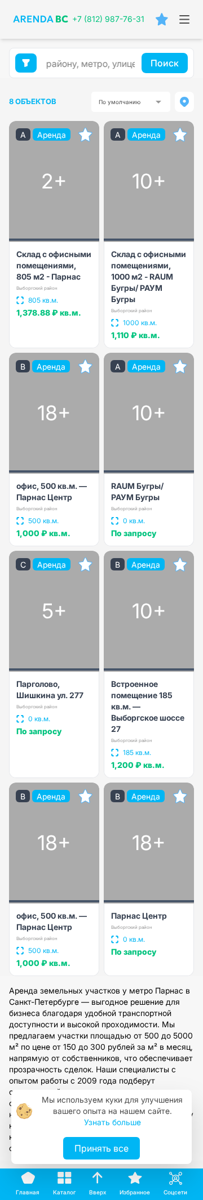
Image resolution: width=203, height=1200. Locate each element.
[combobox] (130, 102)
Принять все (101, 1148)
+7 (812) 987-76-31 (108, 19)
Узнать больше (112, 1122)
